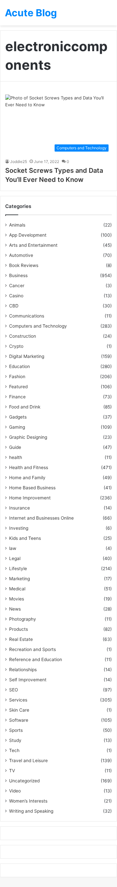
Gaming (17, 427)
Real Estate (21, 639)
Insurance (19, 507)
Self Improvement (27, 679)
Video (15, 790)
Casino (16, 295)
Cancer (16, 285)
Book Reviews (23, 265)
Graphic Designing (28, 437)
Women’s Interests (28, 801)
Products (18, 629)
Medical (17, 588)
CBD (14, 305)
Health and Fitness (28, 467)
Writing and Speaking (31, 811)
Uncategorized (24, 780)
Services (18, 699)
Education (19, 366)
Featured (18, 386)
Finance (17, 396)
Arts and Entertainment (33, 245)
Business (18, 275)
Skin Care (19, 710)
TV (12, 770)
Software (18, 720)
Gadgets (18, 417)
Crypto (16, 346)
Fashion (17, 376)
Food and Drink (24, 406)
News (15, 609)
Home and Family (27, 477)
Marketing (19, 578)
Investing (18, 528)
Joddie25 (18, 161)
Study (15, 740)
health (15, 457)
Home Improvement (30, 497)
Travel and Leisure (28, 760)
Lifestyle (18, 568)
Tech (14, 750)
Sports (16, 730)
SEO (13, 689)
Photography (22, 619)
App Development (27, 235)
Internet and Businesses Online (41, 518)
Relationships (23, 669)
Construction (22, 336)
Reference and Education (35, 659)
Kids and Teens (25, 538)
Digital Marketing (26, 356)
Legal (14, 558)
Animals (17, 225)
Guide (15, 447)
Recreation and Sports (32, 649)
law (12, 548)
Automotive (21, 255)
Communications (26, 315)
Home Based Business (32, 487)
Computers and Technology (38, 326)
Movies (16, 598)
